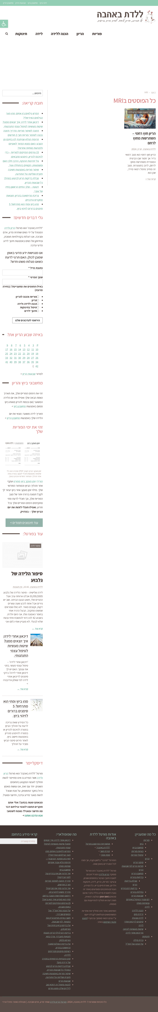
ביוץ (141, 843)
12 (28, 349)
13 (24, 349)
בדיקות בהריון (136, 877)
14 (19, 349)
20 (28, 353)
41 (6, 362)
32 (11, 358)
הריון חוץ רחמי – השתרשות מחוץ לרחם (144, 138)
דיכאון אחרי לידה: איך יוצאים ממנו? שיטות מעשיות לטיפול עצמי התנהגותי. (15, 646)
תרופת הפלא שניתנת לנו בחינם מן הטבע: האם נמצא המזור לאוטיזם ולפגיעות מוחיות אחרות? (23, 144)
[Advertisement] (79, 65)
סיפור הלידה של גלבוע (27, 576)
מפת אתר (105, 855)
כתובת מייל (35, 268)
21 (24, 353)
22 (19, 353)
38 (19, 362)
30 (19, 358)
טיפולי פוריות (137, 855)
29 (24, 358)
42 (36, 366)
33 (6, 358)
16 (11, 349)
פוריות (146, 840)
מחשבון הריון (8, 2)
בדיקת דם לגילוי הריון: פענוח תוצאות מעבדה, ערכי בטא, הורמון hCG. (57, 936)
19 (32, 353)
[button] (4, 24)
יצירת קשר (105, 851)
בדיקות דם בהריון (129, 888)
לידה (147, 906)
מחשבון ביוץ (33, 2)
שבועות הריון (20, 2)
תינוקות (146, 936)
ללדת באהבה (149, 149)
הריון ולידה (9, 228)
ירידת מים (138, 914)
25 (6, 353)
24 (11, 353)
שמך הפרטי (35, 277)
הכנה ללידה (137, 910)
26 (36, 358)
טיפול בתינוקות (28, 307)
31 (15, 358)
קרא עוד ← (37, 628)
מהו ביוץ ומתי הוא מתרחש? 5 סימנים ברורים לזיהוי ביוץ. (15, 708)
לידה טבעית (137, 918)
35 (32, 362)
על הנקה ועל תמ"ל (134, 943)
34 (36, 362)
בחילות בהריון (137, 892)
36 (28, 362)
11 (32, 349)
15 (15, 349)
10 (37, 349)
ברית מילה (138, 940)
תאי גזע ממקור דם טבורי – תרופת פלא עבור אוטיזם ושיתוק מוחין (58, 862)
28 (28, 358)
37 (24, 362)
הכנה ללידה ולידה (27, 304)
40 (11, 362)
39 (15, 362)
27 (32, 358)
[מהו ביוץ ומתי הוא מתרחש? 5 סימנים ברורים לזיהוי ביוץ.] (36, 705)
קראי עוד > (151, 179)
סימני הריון (138, 862)
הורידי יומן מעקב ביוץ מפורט (28, 481)
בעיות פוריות (137, 851)
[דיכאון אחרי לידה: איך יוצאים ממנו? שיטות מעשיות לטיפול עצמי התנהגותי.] (36, 640)
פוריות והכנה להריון (26, 296)
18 (37, 353)
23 (15, 353)
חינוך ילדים (30, 311)
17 (6, 349)
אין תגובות (17, 587)
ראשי (153, 92)
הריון (34, 300)
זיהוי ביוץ (43, 2)
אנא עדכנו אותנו (34, 815)
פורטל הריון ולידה (58, 1002)
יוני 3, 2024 (136, 149)
